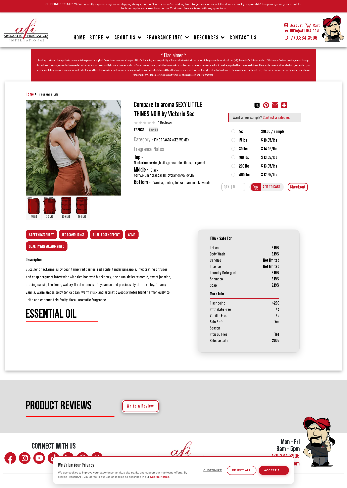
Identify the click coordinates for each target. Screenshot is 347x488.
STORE (97, 37)
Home (30, 94)
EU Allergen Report (106, 234)
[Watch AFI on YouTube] (39, 458)
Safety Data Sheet (41, 234)
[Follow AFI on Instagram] (25, 458)
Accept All (274, 470)
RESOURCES (206, 37)
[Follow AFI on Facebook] (10, 458)
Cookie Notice (159, 476)
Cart (316, 26)
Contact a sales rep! (277, 117)
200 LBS (66, 216)
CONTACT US (243, 37)
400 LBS (82, 216)
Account (296, 26)
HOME (80, 37)
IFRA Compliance (73, 234)
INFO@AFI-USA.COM (304, 31)
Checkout (298, 187)
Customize (212, 470)
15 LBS (34, 216)
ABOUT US (125, 37)
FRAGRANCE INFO (165, 37)
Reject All (241, 470)
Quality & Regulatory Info (46, 246)
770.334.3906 (304, 38)
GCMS (131, 234)
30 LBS (49, 216)
